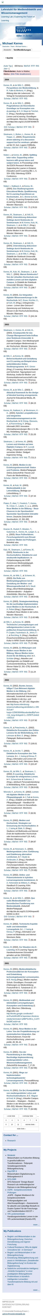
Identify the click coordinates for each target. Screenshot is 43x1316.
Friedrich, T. (25, 503)
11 (18, 1124)
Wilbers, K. (25, 883)
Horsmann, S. (21, 849)
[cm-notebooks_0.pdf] (29, 349)
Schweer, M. (30, 576)
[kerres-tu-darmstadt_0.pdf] (29, 842)
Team (12, 46)
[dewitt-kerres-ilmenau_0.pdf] (29, 383)
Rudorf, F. (17, 529)
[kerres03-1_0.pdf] (29, 478)
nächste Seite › (30, 1124)
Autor (6, 66)
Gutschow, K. (12, 532)
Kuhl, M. (11, 303)
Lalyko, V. (22, 506)
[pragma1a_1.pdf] (33, 127)
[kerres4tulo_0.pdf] (29, 993)
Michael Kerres (21, 46)
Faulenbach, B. (22, 633)
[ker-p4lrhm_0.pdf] (29, 744)
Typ (10, 66)
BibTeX (27, 66)
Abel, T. (15, 503)
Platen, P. (8, 503)
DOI (5, 127)
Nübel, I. (7, 155)
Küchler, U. (33, 300)
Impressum (8, 1302)
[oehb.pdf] (29, 617)
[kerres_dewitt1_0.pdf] (33, 917)
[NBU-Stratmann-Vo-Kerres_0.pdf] (29, 236)
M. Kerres (26, 223)
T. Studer (24, 857)
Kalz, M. (34, 223)
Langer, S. (32, 532)
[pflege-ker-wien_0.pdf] (29, 813)
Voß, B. (30, 215)
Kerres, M (8, 295)
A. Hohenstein (13, 883)
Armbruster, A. (12, 860)
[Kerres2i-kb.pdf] (29, 940)
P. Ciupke (11, 633)
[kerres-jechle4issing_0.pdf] (29, 764)
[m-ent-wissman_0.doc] (29, 1068)
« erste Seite (11, 1116)
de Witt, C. (19, 85)
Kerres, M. (8, 85)
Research (11, 1141)
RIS (37, 66)
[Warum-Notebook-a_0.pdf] (29, 288)
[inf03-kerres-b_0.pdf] (29, 434)
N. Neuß (31, 586)
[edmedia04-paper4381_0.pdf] (29, 148)
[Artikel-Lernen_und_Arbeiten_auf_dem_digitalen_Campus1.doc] (29, 458)
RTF (33, 66)
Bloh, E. (20, 736)
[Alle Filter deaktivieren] (21, 74)
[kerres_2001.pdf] (29, 1083)
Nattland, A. (16, 186)
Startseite (5, 46)
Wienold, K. (8, 792)
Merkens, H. (21, 91)
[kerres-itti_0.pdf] (29, 720)
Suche (11, 58)
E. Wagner (33, 1096)
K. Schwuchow (15, 779)
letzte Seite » (21, 1129)
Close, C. (13, 506)
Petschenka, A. (21, 728)
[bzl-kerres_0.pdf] (29, 496)
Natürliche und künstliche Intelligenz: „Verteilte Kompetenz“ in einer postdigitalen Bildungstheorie (23, 1271)
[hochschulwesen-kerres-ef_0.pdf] (29, 1045)
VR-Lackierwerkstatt (15, 1214)
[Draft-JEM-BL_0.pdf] (29, 403)
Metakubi (11, 1155)
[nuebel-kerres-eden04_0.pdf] (29, 179)
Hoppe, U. (11, 137)
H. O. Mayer (24, 111)
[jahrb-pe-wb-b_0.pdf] (29, 787)
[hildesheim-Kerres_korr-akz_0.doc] (29, 1109)
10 (12, 1124)
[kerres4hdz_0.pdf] (29, 316)
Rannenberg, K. (17, 424)
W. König (24, 421)
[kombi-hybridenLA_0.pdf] (29, 891)
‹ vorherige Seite (27, 1116)
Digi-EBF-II (12, 1171)
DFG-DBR (11, 1179)
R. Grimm (31, 367)
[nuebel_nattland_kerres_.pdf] (29, 207)
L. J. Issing (21, 756)
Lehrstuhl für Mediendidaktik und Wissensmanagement (21, 15)
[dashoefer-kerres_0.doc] (29, 870)
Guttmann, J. (29, 779)
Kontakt (6, 1307)
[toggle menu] (40, 2)
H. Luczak (30, 447)
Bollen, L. (20, 134)
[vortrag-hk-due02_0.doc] (29, 958)
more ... (36, 1225)
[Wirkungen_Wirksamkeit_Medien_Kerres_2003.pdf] (29, 672)
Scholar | (8, 99)
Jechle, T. (19, 751)
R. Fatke (10, 91)
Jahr (5, 69)
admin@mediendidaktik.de (13, 1314)
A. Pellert (10, 609)
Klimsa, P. (32, 756)
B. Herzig (12, 980)
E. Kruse (24, 300)
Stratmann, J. (9, 134)
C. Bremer (26, 197)
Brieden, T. (27, 529)
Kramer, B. (8, 529)
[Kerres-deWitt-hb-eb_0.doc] (29, 643)
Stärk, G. (21, 828)
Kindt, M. (12, 1098)
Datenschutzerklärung (15, 1305)
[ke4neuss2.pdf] (29, 597)
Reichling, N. (16, 635)
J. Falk (28, 797)
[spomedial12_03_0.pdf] (29, 522)
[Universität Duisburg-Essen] (29, 32)
